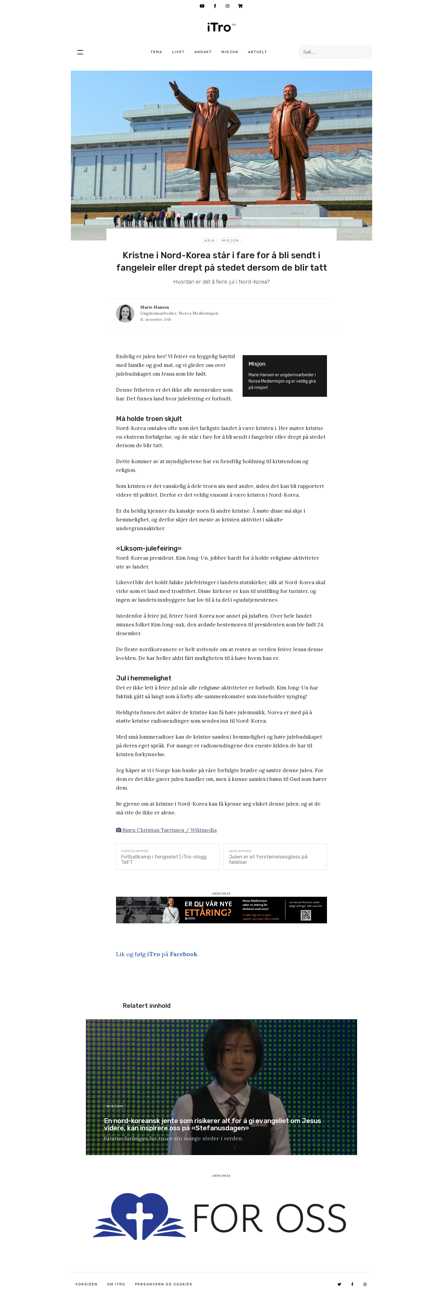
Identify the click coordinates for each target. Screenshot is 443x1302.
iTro (221, 27)
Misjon (230, 52)
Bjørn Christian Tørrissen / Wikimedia (169, 830)
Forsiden (87, 1284)
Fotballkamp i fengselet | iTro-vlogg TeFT (163, 859)
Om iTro (116, 1284)
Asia (209, 240)
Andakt (203, 52)
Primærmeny (80, 52)
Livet (178, 52)
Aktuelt (257, 52)
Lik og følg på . (157, 954)
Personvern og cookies (164, 1284)
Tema (156, 52)
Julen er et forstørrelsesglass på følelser (268, 859)
